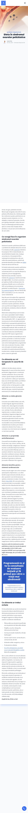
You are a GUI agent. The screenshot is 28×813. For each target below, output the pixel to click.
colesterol (11, 278)
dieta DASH (9, 481)
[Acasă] (3, 3)
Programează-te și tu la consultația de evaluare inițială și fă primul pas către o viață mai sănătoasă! (14, 588)
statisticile (17, 250)
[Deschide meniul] (25, 3)
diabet (24, 262)
